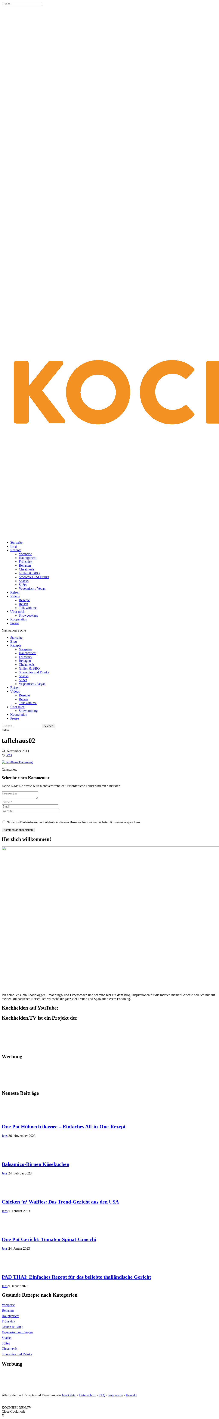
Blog (13, 546)
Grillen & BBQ (29, 573)
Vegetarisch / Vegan (32, 588)
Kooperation (18, 619)
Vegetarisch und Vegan (17, 1332)
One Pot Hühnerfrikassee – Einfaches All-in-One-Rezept (64, 1126)
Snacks (23, 581)
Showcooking (28, 615)
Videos (15, 596)
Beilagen (25, 565)
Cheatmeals (26, 569)
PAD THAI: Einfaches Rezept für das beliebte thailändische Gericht (76, 1277)
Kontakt (131, 1395)
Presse (14, 623)
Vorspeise (25, 554)
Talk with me (28, 608)
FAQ (102, 1395)
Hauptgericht (27, 558)
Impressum (115, 1395)
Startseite (16, 542)
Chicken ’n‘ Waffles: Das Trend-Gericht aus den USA (60, 1202)
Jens (9, 755)
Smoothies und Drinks (34, 577)
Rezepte (15, 550)
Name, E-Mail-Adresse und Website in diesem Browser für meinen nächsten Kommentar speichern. (73, 822)
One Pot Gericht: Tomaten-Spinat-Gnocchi (49, 1239)
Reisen (14, 592)
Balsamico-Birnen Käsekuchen (35, 1164)
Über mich (17, 611)
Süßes (23, 584)
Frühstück (25, 561)
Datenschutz (87, 1395)
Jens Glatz (68, 1395)
